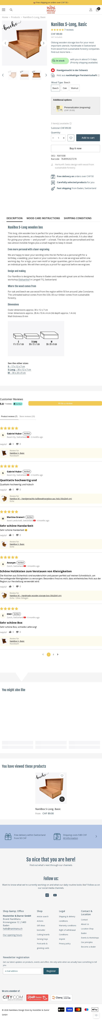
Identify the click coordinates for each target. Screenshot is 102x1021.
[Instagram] (47, 895)
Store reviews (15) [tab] (27, 416)
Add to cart (88, 137)
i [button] (70, 123)
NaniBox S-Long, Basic (48, 809)
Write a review (65, 403)
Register (51, 971)
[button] (5, 43)
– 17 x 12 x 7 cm (16, 366)
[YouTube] (55, 895)
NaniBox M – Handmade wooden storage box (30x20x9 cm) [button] (35, 595)
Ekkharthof (24, 279)
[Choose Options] (62, 799)
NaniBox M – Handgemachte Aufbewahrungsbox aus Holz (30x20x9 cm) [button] (41, 498)
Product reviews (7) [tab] (9, 416)
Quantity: (56, 132)
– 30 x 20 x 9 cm (17, 372)
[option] (24, 43)
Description (15, 218)
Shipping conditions (78, 218)
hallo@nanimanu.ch (12, 928)
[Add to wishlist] (71, 138)
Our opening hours (12, 935)
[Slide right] (96, 836)
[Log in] (90, 9)
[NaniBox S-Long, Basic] (51, 788)
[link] (17, 743)
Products (15, 17)
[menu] (3, 9)
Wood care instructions (43, 218)
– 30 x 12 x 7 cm (19, 369)
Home (5, 17)
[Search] (11, 9)
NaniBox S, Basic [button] (17, 453)
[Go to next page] (58, 654)
